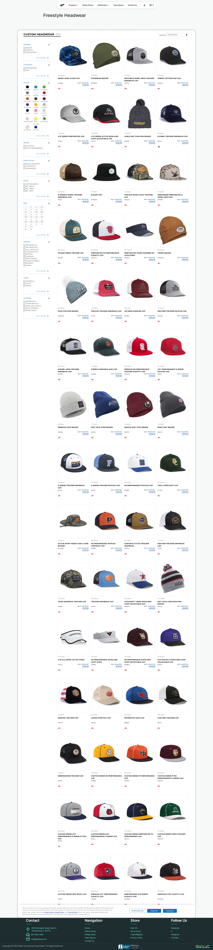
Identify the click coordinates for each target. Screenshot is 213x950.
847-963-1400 (37, 934)
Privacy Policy (136, 938)
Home (87, 928)
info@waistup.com (39, 939)
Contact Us (132, 5)
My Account (136, 931)
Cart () (134, 928)
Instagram (175, 934)
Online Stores (87, 5)
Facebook (175, 928)
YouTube (174, 938)
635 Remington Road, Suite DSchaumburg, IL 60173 (44, 929)
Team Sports (118, 5)
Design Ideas (90, 934)
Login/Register (137, 934)
